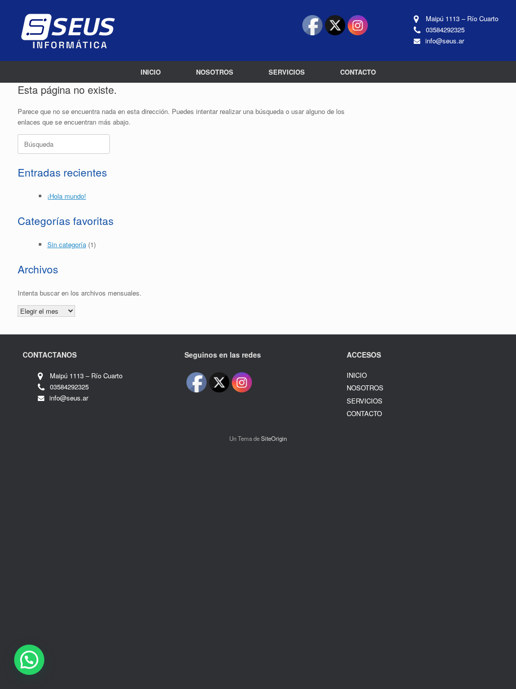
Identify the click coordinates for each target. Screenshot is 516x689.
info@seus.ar (444, 40)
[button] (29, 660)
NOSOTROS (214, 72)
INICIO (151, 72)
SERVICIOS (287, 72)
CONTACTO (358, 72)
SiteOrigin (274, 438)
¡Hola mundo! (66, 196)
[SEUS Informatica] (68, 30)
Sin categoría (66, 244)
